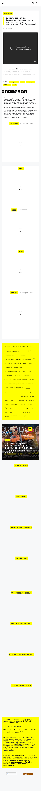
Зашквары (8, 367)
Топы (14, 85)
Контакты (8, 376)
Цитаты (30, 404)
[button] (33, 3)
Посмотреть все (26, 123)
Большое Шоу (9, 355)
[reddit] (25, 91)
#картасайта (8, 765)
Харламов (14, 404)
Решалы (22, 392)
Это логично (26, 412)
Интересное (8, 13)
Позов (27, 388)
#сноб (27, 762)
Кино (22, 82)
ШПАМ (22, 408)
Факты (6, 404)
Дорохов (17, 363)
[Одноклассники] (6, 91)
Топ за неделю (20, 729)
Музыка (7, 380)
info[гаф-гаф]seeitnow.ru (17, 722)
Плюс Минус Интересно (13, 388)
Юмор (6, 416)
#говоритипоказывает (12, 762)
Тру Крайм (20, 400)
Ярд (24, 415)
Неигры (32, 380)
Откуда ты (29, 383)
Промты (7, 392)
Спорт (32, 396)
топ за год (16, 731)
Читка (17, 408)
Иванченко (18, 367)
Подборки (30, 82)
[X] (12, 91)
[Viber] (15, 91)
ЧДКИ (11, 408)
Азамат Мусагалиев (13, 351)
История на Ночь (25, 371)
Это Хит (17, 412)
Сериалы (7, 85)
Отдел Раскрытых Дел (16, 383)
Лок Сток (18, 375)
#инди (5, 764)
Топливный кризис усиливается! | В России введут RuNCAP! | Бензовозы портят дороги (19, 447)
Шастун (29, 408)
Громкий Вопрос (23, 359)
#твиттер (22, 764)
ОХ (5, 384)
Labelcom (7, 346)
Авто (29, 347)
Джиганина (8, 363)
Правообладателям (11, 732)
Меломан (27, 375)
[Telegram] (9, 91)
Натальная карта (20, 380)
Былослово (21, 355)
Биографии (29, 351)
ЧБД (5, 408)
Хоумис (22, 404)
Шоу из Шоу (8, 412)
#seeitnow (19, 755)
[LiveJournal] (22, 91)
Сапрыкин (31, 392)
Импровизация (10, 371)
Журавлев (27, 363)
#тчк (13, 764)
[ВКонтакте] (3, 91)
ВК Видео (9, 359)
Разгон (15, 392)
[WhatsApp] (19, 91)
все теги (7, 729)
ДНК (34, 358)
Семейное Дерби (10, 396)
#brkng (13, 760)
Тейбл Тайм (9, 400)
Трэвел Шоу (30, 400)
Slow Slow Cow (19, 346)
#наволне (23, 760)
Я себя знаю (16, 416)
